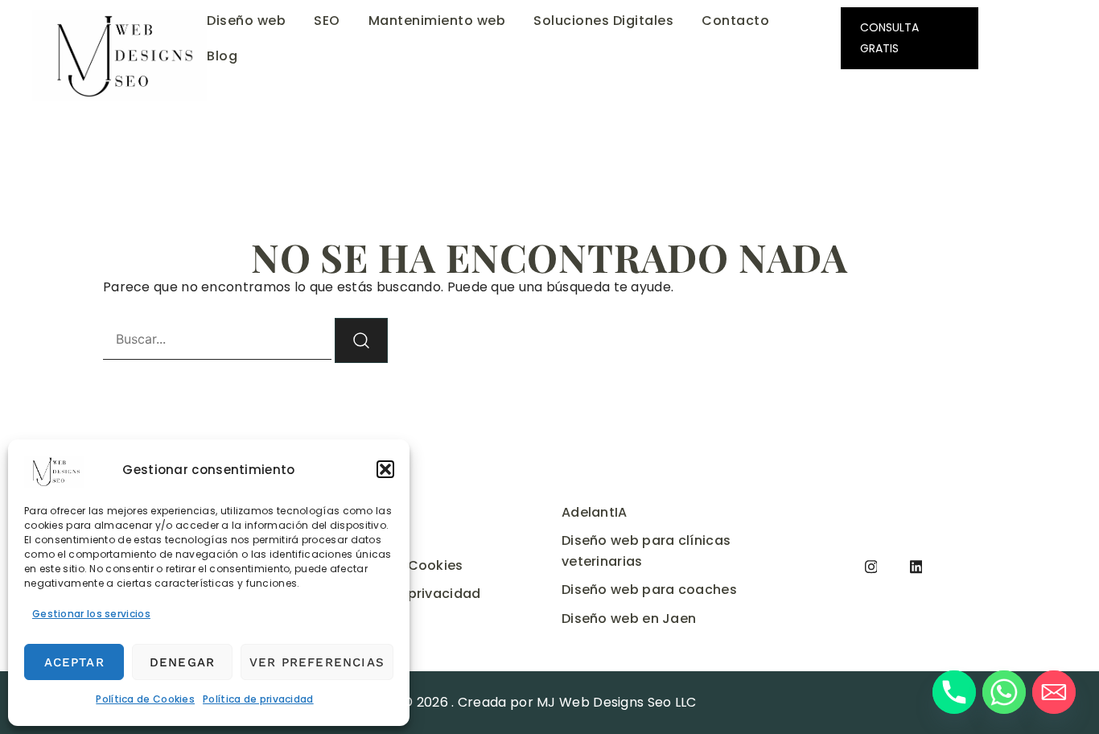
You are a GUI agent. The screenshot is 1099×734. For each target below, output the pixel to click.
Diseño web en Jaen (629, 618)
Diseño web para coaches (649, 589)
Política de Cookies (145, 699)
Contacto (735, 20)
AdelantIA (595, 512)
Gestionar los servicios (91, 614)
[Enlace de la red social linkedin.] (916, 565)
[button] (385, 469)
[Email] (1054, 692)
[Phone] (954, 692)
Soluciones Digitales (603, 20)
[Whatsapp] (1004, 692)
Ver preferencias (317, 662)
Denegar (182, 662)
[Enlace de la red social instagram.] (871, 565)
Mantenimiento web (437, 20)
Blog (222, 56)
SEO (327, 20)
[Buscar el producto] (361, 341)
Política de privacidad (258, 699)
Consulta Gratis (889, 37)
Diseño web (246, 20)
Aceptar (74, 662)
